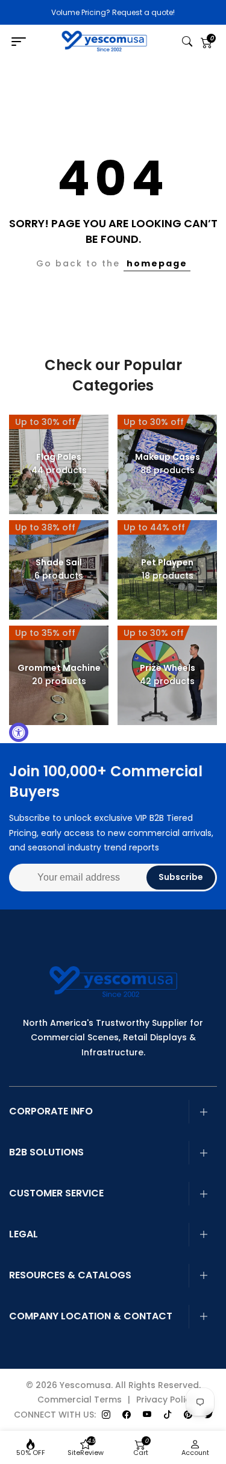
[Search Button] (187, 42)
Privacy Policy (165, 1399)
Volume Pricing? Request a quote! (113, 12)
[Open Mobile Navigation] (22, 42)
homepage (157, 263)
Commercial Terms (79, 1399)
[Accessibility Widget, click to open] (18, 732)
